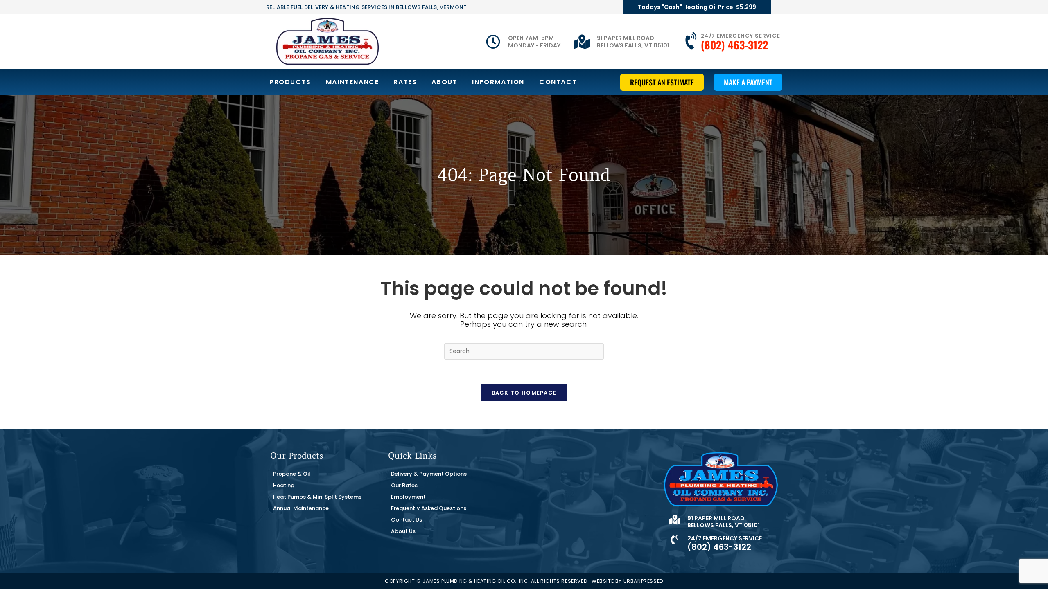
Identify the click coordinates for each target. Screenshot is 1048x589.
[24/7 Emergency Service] (692, 41)
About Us (403, 531)
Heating (283, 485)
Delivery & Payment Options (429, 474)
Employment (408, 497)
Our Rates (404, 485)
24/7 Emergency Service (740, 36)
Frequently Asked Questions (428, 508)
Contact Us (406, 520)
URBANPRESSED (643, 581)
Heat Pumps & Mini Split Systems (317, 497)
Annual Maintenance (301, 508)
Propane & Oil (291, 474)
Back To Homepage (524, 393)
